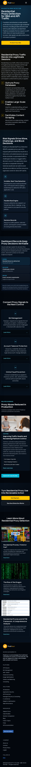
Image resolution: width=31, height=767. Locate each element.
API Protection (7, 694)
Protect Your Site (15, 43)
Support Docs (7, 711)
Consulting (6, 681)
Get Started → (15, 498)
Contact (5, 745)
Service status (8, 731)
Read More (6, 557)
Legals (5, 750)
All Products (6, 668)
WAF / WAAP (6, 672)
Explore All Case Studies (10, 475)
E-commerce (6, 699)
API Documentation (8, 725)
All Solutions (6, 689)
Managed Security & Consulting (11, 696)
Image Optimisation (8, 677)
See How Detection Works (15, 503)
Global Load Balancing (9, 679)
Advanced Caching (8, 675)
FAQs (4, 723)
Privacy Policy (6, 747)
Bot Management (7, 670)
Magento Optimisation (9, 701)
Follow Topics (6, 720)
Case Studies (6, 713)
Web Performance (8, 703)
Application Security (8, 692)
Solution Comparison (8, 716)
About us (5, 743)
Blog (4, 718)
